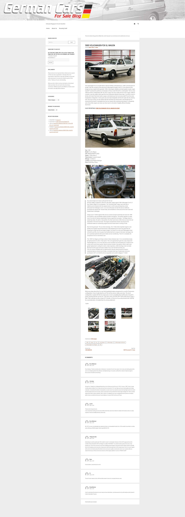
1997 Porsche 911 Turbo (129, 350)
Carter (96, 47)
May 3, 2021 (91, 47)
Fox (96, 342)
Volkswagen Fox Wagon (91, 344)
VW (100, 344)
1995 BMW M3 (88, 350)
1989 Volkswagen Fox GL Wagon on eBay (108, 108)
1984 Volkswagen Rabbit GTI (62, 121)
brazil (92, 342)
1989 (87, 342)
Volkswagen (94, 338)
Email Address (51, 57)
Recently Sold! (63, 28)
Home (48, 28)
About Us (54, 28)
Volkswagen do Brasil (120, 342)
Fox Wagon (102, 342)
